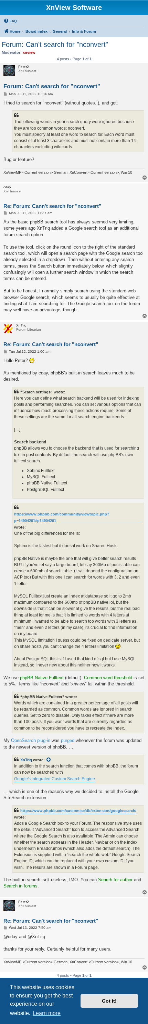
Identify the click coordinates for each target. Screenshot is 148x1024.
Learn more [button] (47, 1013)
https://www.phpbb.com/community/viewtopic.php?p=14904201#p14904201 (61, 517)
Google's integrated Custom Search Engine (54, 778)
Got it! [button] (109, 1001)
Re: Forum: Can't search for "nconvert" (50, 344)
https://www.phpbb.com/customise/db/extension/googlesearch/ (78, 811)
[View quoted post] (49, 760)
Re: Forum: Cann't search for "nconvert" (52, 206)
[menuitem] (10, 21)
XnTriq (26, 760)
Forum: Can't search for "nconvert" (55, 44)
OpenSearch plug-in (30, 740)
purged (67, 740)
